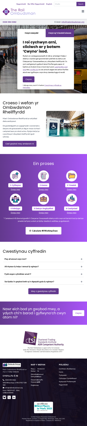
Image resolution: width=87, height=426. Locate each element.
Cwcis (61, 372)
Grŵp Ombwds (13, 372)
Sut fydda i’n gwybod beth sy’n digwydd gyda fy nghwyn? (29, 282)
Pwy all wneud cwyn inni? (16, 259)
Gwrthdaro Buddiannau (67, 369)
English (49, 4)
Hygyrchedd (21, 4)
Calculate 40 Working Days (45, 230)
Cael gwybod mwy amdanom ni (19, 144)
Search (80, 4)
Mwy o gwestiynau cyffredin (43, 291)
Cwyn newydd (31, 33)
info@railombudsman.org (73, 22)
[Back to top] (81, 420)
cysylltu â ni (33, 69)
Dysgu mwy (15, 189)
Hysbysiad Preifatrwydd (67, 381)
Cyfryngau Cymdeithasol (67, 378)
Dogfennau (35, 385)
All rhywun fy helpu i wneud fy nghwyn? (22, 267)
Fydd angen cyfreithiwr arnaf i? (18, 274)
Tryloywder (63, 375)
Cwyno (28, 79)
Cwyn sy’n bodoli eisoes (59, 33)
